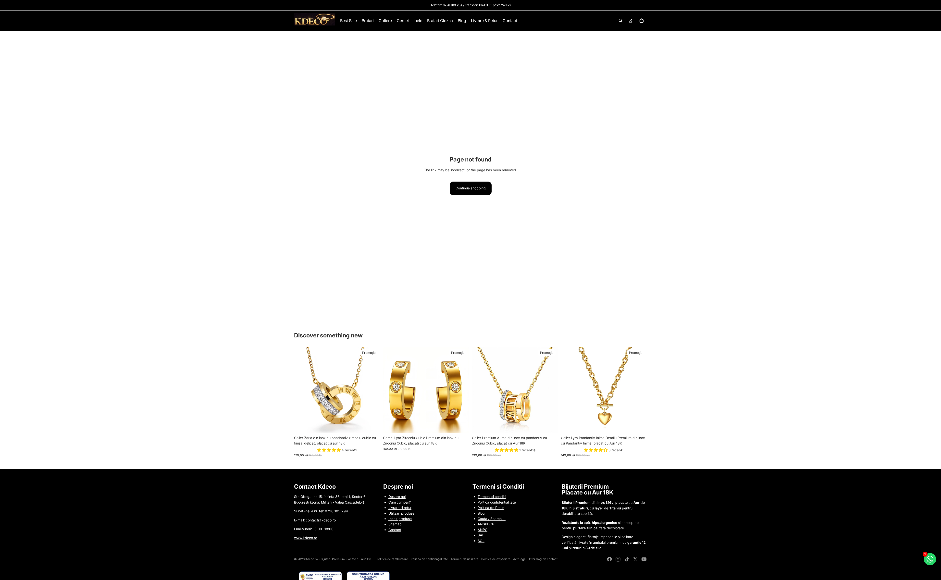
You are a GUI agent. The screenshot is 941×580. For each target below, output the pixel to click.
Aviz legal (519, 559)
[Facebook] (609, 559)
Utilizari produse (401, 513)
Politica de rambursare (392, 559)
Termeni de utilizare (464, 559)
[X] (635, 559)
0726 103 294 (336, 511)
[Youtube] (644, 559)
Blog (481, 513)
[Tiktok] (627, 559)
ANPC (482, 530)
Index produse (400, 519)
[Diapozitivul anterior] (301, 390)
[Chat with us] (930, 559)
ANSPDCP (486, 524)
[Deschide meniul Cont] (630, 20)
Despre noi (397, 496)
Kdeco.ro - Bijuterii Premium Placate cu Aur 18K (338, 559)
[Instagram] (618, 559)
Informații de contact (543, 559)
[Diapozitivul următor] (372, 390)
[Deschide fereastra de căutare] (620, 20)
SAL (481, 535)
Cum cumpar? (399, 502)
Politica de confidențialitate (429, 559)
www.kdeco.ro (305, 538)
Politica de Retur (491, 508)
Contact (394, 530)
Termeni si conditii (492, 496)
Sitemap (395, 524)
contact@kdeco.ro (321, 520)
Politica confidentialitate (497, 502)
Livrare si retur (399, 508)
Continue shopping (471, 188)
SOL (481, 541)
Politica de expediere (495, 559)
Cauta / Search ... (492, 519)
